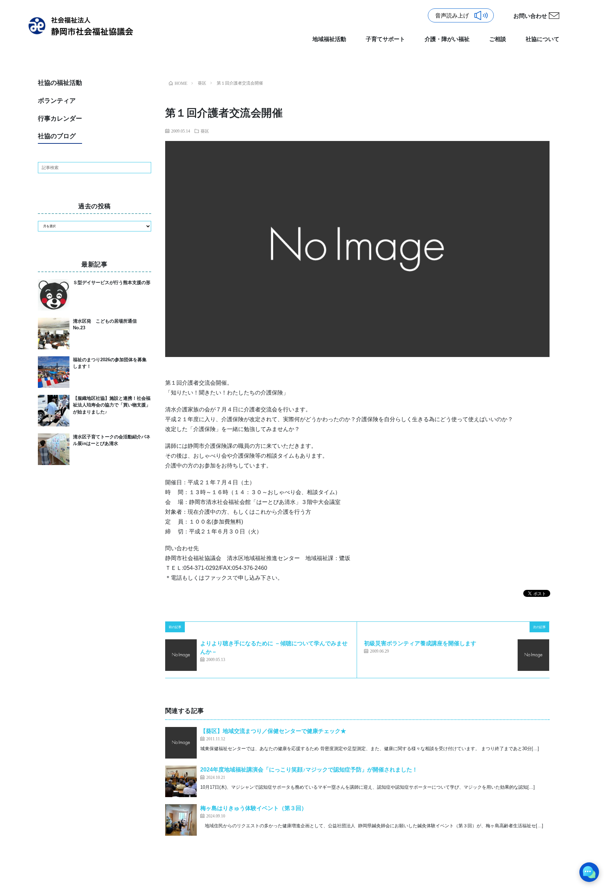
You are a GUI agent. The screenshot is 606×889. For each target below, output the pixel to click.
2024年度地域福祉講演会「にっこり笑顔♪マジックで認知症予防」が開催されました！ (309, 770)
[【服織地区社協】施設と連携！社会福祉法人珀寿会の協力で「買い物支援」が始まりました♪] (53, 410)
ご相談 (497, 39)
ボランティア (57, 100)
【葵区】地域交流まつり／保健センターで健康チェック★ (273, 731)
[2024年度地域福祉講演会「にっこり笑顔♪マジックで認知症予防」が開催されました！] (181, 781)
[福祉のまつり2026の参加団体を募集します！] (53, 372)
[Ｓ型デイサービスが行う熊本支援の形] (53, 295)
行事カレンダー (60, 118)
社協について (542, 39)
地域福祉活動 (329, 39)
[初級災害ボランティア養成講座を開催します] (533, 655)
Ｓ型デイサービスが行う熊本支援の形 (111, 282)
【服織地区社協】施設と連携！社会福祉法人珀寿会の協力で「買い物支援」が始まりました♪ (111, 405)
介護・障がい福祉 (447, 39)
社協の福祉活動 (60, 82)
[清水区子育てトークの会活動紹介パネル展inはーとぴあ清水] (53, 449)
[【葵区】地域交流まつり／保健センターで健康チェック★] (181, 743)
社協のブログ (57, 136)
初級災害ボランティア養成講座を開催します (420, 643)
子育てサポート (385, 39)
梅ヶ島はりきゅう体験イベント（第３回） (253, 808)
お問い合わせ (530, 16)
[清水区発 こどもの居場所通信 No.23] (53, 333)
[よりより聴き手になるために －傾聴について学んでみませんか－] (181, 655)
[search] (145, 167)
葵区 (205, 131)
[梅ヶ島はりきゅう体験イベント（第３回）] (181, 820)
